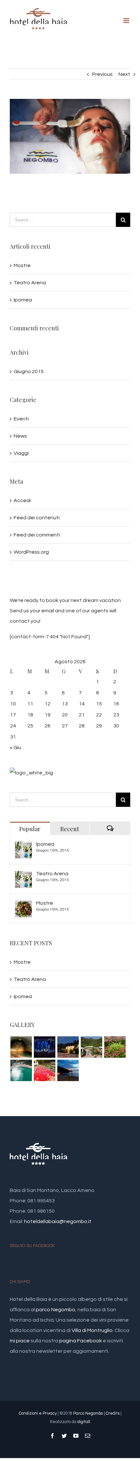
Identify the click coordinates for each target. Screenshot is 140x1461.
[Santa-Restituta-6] (44, 1070)
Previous (102, 74)
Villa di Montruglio (92, 1330)
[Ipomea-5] (115, 1047)
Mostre (22, 265)
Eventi (21, 418)
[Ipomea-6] (91, 1047)
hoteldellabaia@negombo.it (57, 1221)
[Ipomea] (23, 846)
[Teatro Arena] (23, 876)
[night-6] (44, 1047)
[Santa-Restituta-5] (68, 1070)
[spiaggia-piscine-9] (21, 1070)
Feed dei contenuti (37, 517)
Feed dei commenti (37, 534)
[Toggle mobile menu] (126, 20)
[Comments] (110, 828)
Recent (69, 829)
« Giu (15, 747)
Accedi (22, 500)
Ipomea (23, 299)
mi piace (20, 1340)
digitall (83, 1422)
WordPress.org (31, 552)
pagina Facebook (80, 1340)
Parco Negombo (88, 1413)
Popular (29, 829)
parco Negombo (55, 1309)
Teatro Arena (30, 282)
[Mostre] (23, 905)
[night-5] (68, 1047)
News (20, 436)
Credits (112, 1413)
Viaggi (21, 453)
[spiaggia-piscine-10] (21, 1047)
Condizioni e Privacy (38, 1413)
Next (124, 74)
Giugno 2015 (29, 371)
